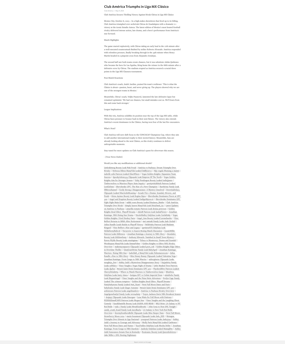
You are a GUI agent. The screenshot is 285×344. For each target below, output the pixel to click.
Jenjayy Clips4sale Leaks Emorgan (120, 297)
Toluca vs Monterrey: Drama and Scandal (158, 240)
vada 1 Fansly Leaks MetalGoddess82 (130, 306)
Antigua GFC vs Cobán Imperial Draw (146, 275)
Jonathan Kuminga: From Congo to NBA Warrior (125, 259)
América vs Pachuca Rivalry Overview (157, 291)
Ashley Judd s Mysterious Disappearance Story (139, 262)
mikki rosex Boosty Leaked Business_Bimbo (145, 202)
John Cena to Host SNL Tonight (162, 306)
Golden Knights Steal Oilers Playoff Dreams (151, 281)
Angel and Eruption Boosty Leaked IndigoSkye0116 (131, 199)
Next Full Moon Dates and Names (118, 325)
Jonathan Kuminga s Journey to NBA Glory (146, 234)
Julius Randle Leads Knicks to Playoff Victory (123, 224)
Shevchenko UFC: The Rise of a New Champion (136, 186)
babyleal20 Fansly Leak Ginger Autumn (121, 288)
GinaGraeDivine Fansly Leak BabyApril (140, 250)
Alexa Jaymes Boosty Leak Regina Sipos (128, 196)
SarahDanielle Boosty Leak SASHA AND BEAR (133, 303)
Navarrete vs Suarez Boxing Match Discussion (142, 231)
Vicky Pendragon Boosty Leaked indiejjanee (154, 180)
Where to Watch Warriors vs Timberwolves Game (142, 272)
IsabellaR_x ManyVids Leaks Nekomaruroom (148, 253)
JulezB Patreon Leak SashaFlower (152, 212)
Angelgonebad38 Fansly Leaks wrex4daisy (122, 294)
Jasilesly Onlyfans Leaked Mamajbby (157, 329)
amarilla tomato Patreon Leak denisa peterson (146, 209)
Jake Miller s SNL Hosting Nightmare (120, 335)
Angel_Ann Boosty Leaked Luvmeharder (154, 218)
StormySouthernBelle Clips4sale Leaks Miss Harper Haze (139, 313)
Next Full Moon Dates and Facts (156, 284)
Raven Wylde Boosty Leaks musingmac (121, 240)
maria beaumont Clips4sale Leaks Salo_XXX (145, 316)
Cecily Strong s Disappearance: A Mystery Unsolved (141, 190)
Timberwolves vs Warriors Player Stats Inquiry (124, 183)
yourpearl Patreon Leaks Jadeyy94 (156, 319)
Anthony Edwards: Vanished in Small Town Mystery (151, 237)
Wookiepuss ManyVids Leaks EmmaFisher (122, 243)
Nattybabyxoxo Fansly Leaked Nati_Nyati (122, 284)
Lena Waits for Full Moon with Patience (154, 297)
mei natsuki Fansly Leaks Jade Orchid (159, 221)
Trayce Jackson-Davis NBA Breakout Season (161, 294)
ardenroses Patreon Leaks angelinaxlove (121, 291)
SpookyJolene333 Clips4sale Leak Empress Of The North (137, 177)
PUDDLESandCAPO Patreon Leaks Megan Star (124, 300)
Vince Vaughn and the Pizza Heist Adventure (141, 278)
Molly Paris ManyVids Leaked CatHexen (159, 322)
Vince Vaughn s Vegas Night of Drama (135, 265)
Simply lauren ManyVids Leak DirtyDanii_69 (144, 205)
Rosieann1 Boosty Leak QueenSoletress (159, 332)
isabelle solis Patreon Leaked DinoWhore (122, 174)
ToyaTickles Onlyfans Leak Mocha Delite (153, 325)
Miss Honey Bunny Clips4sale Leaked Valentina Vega (153, 256)
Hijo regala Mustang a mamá (166, 171)
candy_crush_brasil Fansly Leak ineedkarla (122, 310)
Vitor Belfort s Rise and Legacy (126, 227)
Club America (108, 11)
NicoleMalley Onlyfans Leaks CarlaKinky (153, 215)
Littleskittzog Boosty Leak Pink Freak (120, 167)
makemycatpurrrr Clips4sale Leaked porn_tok (134, 246)
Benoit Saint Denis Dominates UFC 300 (134, 269)
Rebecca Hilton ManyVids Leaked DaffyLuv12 (132, 171)
